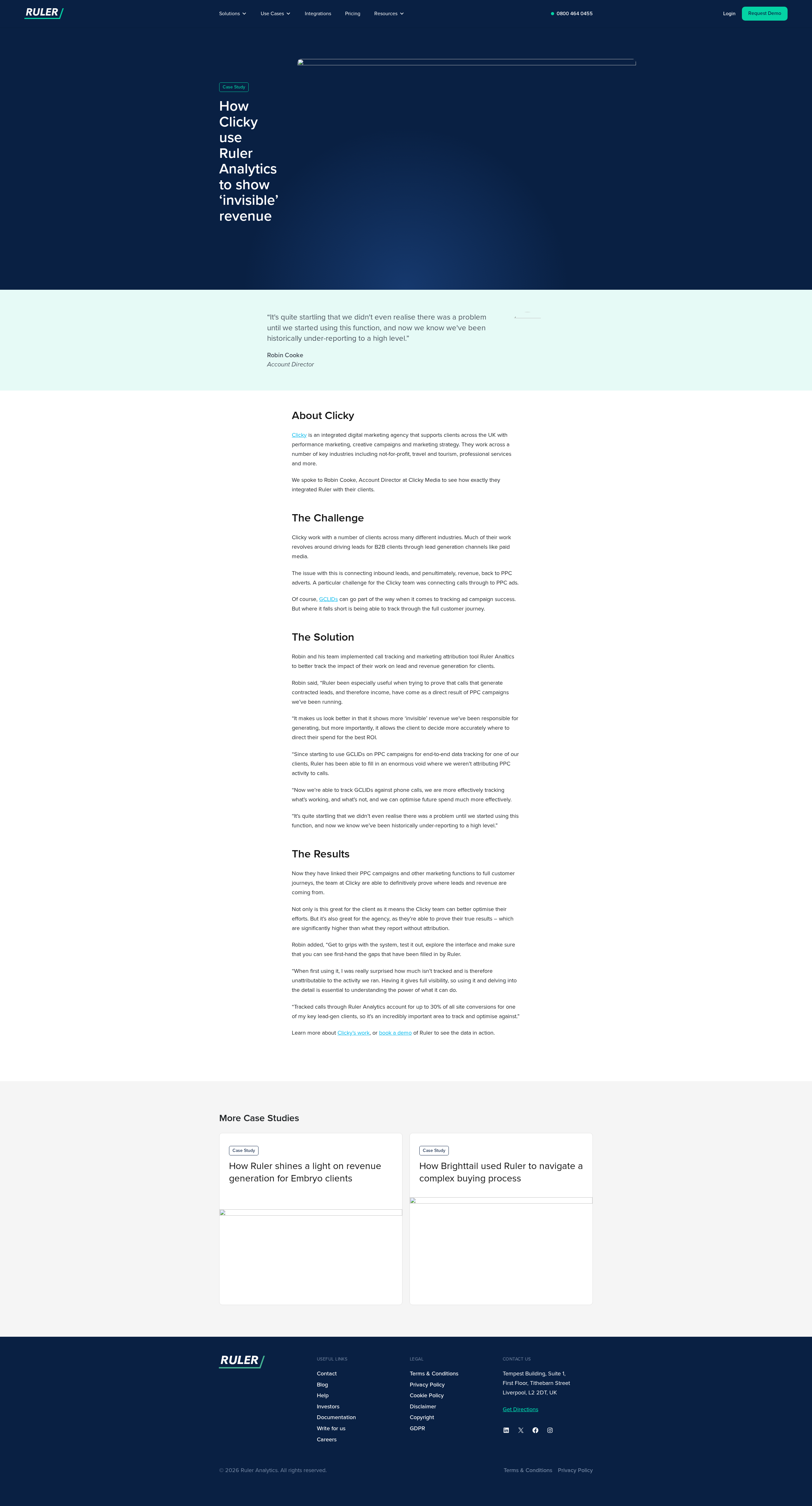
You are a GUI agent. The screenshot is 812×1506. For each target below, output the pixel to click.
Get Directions (520, 1409)
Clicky (299, 434)
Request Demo (764, 13)
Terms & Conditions (434, 1373)
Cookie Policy (427, 1395)
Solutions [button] (229, 13)
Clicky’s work (353, 1032)
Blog (322, 1384)
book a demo (395, 1032)
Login (729, 13)
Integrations (318, 13)
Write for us (331, 1428)
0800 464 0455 (575, 13)
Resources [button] (385, 13)
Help (323, 1395)
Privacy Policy (427, 1384)
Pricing (352, 13)
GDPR (417, 1428)
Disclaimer (423, 1406)
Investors (328, 1406)
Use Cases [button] (272, 13)
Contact (327, 1373)
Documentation (336, 1417)
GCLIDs (328, 599)
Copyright (422, 1417)
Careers (327, 1439)
